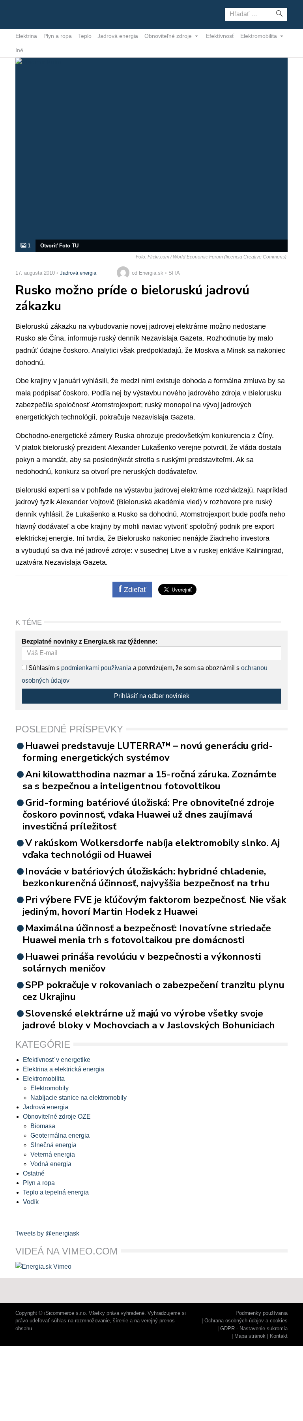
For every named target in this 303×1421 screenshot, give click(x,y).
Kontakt (279, 1336)
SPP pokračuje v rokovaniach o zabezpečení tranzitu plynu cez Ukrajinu (153, 991)
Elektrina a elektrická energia (63, 1069)
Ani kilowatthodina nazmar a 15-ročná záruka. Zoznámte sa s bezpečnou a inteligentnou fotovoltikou (149, 780)
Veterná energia (52, 1154)
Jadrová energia (117, 36)
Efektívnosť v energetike (56, 1059)
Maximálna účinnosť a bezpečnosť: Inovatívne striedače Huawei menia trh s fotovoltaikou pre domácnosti (146, 934)
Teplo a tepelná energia (56, 1192)
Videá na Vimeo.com (66, 1251)
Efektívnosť (220, 36)
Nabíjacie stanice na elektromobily (78, 1097)
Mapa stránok (250, 1336)
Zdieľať (134, 589)
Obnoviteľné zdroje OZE (57, 1116)
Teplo (85, 36)
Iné (19, 50)
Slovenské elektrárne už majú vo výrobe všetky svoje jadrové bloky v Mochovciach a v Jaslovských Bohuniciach (148, 1019)
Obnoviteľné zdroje (168, 36)
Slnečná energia (53, 1145)
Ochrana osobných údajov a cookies (246, 1321)
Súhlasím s (43, 668)
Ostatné (34, 1173)
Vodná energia (50, 1164)
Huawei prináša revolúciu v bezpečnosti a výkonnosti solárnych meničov (141, 962)
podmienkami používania (96, 668)
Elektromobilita (259, 36)
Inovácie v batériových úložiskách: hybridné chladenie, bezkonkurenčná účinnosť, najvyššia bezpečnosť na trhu (146, 877)
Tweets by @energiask (47, 1233)
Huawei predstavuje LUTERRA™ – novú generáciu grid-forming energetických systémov (147, 752)
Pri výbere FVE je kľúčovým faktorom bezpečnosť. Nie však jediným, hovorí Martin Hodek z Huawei (154, 905)
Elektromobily (49, 1088)
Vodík (31, 1201)
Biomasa (42, 1126)
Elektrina (26, 36)
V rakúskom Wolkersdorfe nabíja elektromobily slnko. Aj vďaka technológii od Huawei (151, 849)
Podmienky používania (262, 1313)
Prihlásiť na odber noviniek (151, 696)
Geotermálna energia (60, 1135)
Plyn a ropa (57, 36)
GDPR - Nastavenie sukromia (254, 1328)
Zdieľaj (40, 14)
